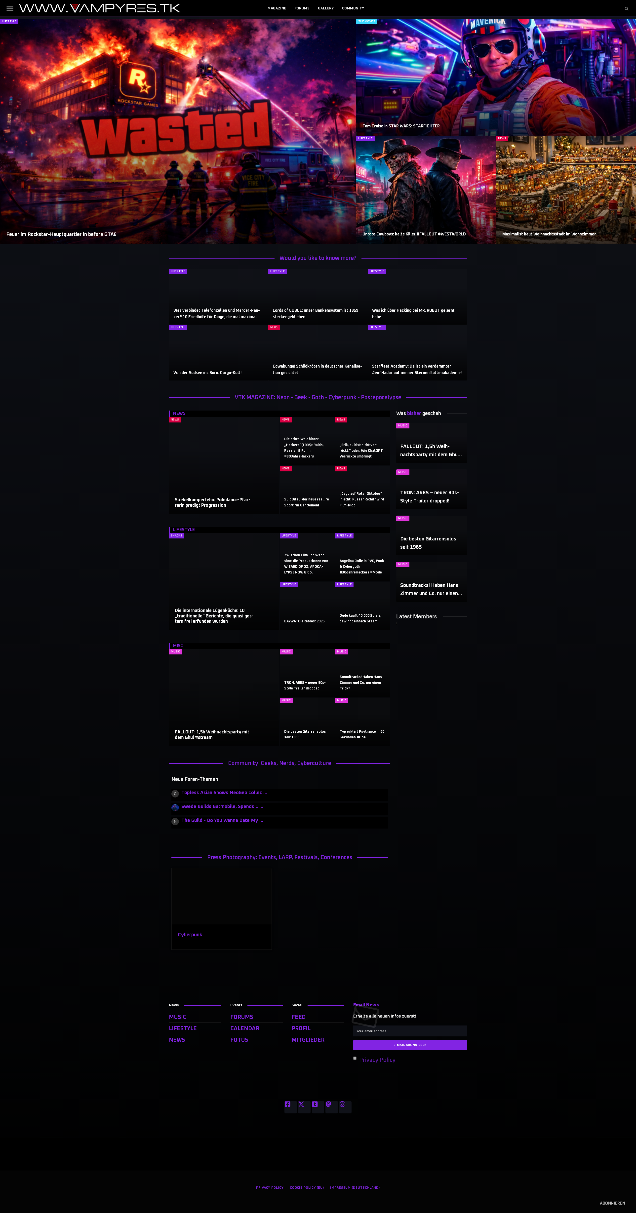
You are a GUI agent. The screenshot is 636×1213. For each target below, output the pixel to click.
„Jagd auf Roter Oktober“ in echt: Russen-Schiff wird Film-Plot (362, 499)
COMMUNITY (353, 8)
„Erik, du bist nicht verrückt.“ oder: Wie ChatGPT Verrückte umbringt (361, 450)
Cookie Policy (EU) (307, 1187)
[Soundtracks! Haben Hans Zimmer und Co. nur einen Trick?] (362, 673)
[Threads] (345, 1107)
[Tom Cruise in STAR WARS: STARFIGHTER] (496, 77)
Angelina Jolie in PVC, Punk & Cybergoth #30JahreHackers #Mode (362, 566)
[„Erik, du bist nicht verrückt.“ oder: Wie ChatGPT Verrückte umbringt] (362, 441)
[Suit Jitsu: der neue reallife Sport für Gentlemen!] (307, 490)
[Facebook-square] (290, 1107)
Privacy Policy (377, 1060)
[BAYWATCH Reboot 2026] (307, 606)
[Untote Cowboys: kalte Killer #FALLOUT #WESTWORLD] (426, 190)
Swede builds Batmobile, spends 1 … (222, 806)
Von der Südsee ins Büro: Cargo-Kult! (207, 373)
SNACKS (176, 535)
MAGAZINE (277, 8)
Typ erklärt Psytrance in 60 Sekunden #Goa (362, 734)
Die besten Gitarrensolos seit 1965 (305, 734)
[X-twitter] (304, 1107)
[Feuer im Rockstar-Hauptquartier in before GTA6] (178, 131)
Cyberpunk (190, 934)
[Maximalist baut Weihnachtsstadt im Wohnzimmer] (566, 190)
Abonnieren (612, 1203)
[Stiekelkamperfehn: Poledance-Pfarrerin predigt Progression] (224, 465)
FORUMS (302, 8)
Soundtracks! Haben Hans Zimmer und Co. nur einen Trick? (361, 682)
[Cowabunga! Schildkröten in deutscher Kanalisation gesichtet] (318, 352)
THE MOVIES (366, 21)
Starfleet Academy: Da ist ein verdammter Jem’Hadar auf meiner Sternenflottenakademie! (417, 369)
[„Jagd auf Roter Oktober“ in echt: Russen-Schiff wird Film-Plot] (362, 490)
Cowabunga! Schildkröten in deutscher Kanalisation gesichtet (317, 369)
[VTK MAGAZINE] (99, 8)
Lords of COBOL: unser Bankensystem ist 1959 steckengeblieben (315, 313)
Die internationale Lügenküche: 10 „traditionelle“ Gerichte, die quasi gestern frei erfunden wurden (214, 616)
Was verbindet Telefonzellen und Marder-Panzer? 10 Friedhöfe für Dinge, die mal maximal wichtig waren (216, 314)
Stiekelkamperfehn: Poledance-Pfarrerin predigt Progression (212, 503)
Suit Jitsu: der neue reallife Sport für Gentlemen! (306, 502)
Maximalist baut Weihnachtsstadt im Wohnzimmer (549, 234)
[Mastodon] (331, 1107)
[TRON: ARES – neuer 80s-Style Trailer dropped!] (307, 673)
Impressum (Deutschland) (355, 1187)
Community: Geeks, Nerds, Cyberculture (279, 763)
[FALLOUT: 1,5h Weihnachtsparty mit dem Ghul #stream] (224, 697)
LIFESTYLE (9, 21)
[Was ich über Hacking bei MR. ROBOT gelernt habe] (417, 297)
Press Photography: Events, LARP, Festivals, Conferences (279, 857)
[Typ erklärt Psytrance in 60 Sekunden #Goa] (362, 722)
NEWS (502, 138)
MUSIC (175, 651)
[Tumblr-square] (318, 1107)
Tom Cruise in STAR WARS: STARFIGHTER (401, 126)
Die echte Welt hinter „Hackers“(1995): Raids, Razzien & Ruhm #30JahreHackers (304, 447)
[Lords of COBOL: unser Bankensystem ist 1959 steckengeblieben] (318, 297)
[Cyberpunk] (222, 896)
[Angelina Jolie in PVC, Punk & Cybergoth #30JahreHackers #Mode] (362, 557)
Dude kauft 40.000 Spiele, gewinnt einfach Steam (360, 618)
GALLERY (326, 8)
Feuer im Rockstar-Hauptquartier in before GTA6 (61, 234)
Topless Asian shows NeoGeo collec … (224, 792)
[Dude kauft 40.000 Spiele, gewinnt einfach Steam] (362, 606)
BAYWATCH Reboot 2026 (304, 621)
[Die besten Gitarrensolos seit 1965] (307, 722)
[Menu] (10, 8)
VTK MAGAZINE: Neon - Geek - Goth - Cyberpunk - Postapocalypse (318, 397)
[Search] (626, 8)
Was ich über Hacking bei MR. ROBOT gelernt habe (413, 313)
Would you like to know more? (318, 258)
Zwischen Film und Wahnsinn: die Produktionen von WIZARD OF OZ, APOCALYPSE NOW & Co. (306, 564)
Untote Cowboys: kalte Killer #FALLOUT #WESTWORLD (414, 234)
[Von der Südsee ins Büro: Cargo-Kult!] (218, 352)
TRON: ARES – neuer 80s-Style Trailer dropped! (305, 685)
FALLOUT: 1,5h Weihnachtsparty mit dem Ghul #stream (212, 735)
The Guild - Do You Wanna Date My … (222, 820)
